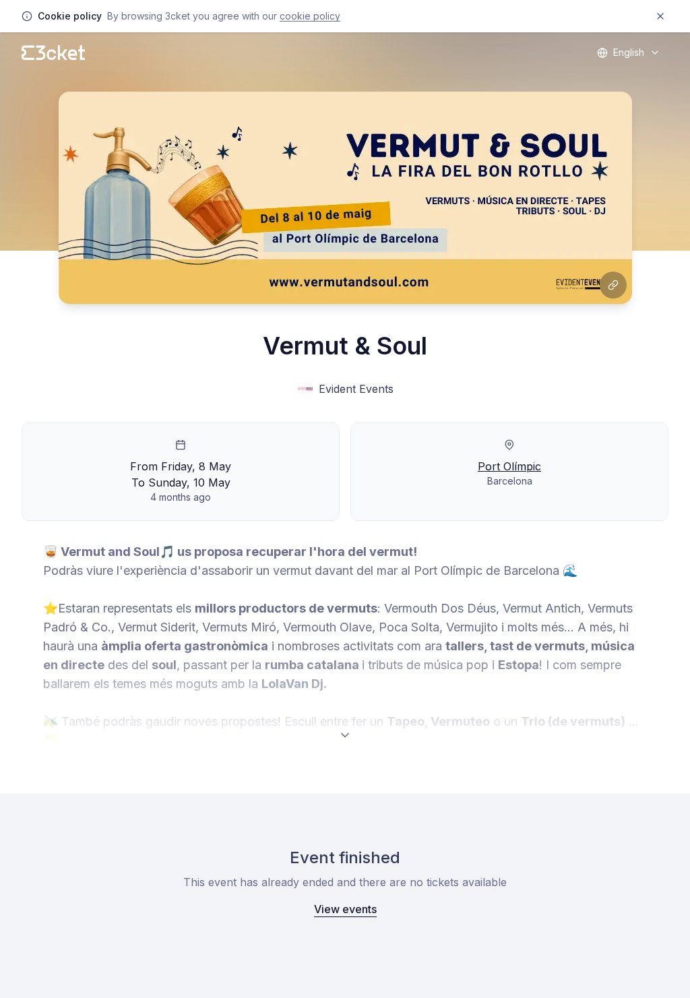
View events (345, 909)
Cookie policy (310, 16)
